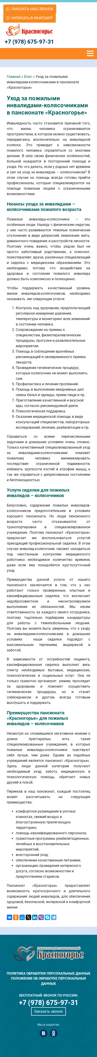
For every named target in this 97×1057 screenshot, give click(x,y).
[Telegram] (53, 917)
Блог (28, 76)
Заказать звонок (48, 1011)
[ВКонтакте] (9, 917)
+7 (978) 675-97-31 (29, 41)
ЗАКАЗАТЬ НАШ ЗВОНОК (32, 9)
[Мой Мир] (22, 917)
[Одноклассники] (15, 917)
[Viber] (41, 917)
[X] (28, 917)
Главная (14, 76)
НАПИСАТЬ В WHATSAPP (32, 18)
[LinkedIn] (34, 917)
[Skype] (47, 917)
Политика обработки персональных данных (48, 973)
